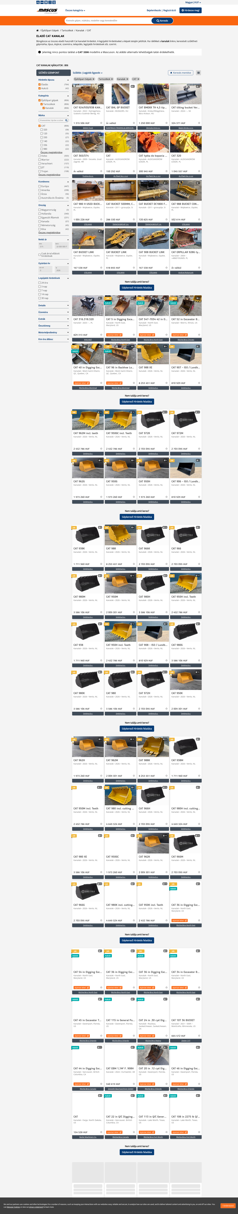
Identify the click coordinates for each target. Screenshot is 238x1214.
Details (42, 305)
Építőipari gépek (50, 30)
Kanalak (80, 30)
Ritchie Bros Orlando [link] (88, 1040)
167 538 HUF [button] (80, 268)
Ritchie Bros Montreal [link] (88, 388)
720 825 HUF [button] (146, 219)
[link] (88, 94)
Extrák (41, 319)
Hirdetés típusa (46, 80)
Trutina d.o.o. (88, 176)
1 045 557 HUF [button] (179, 171)
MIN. (40, 244)
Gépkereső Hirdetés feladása (137, 287)
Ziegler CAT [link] (185, 1040)
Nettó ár (42, 239)
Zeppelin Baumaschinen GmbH (120, 1089)
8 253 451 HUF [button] (147, 383)
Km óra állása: (45, 339)
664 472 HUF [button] (178, 1036)
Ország (42, 205)
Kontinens (43, 181)
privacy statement (36, 1207)
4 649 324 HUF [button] (114, 824)
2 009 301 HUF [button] (114, 612)
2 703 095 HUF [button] (147, 449)
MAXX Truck (88, 128)
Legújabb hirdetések (49, 278)
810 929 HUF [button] (178, 383)
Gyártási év (44, 263)
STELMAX (88, 224)
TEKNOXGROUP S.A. (121, 224)
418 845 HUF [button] (113, 268)
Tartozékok (67, 30)
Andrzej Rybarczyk (185, 272)
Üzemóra (43, 312)
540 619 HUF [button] (113, 1084)
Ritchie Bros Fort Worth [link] (153, 1137)
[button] (53, 73)
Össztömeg (44, 326)
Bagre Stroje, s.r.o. (186, 128)
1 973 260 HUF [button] (82, 497)
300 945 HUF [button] (146, 171)
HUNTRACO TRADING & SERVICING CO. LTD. (124, 128)
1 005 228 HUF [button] (82, 219)
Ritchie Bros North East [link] (120, 339)
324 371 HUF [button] (178, 123)
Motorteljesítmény (47, 332)
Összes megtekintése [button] (51, 152)
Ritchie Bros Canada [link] (88, 1089)
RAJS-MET (88, 339)
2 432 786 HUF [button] (82, 449)
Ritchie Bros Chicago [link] (186, 339)
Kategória (43, 96)
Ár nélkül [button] (111, 123)
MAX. (57, 244)
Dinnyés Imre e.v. (153, 128)
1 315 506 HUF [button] (82, 123)
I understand (228, 1206)
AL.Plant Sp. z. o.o (120, 176)
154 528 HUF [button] (80, 1132)
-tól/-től (41, 267)
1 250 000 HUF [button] (147, 123)
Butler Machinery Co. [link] (88, 1137)
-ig (56, 267)
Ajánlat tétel (112, 335)
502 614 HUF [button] (178, 219)
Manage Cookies (13, 1207)
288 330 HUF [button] (113, 219)
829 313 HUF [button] (80, 335)
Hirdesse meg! (192, 10)
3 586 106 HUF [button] (82, 612)
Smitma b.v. (153, 388)
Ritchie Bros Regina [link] (153, 1040)
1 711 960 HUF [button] (82, 564)
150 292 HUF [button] (113, 171)
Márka (41, 115)
